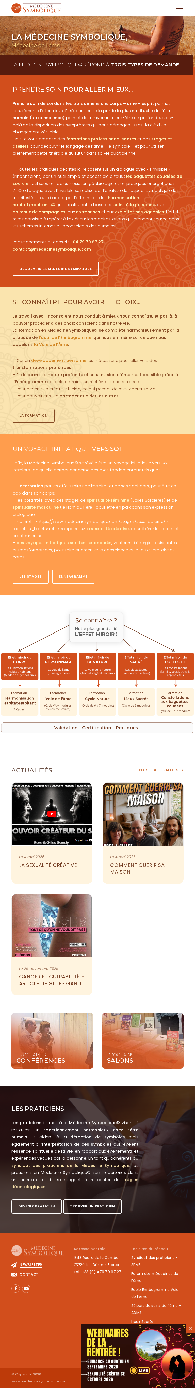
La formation (34, 415)
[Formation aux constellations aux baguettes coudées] (175, 667)
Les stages (31, 576)
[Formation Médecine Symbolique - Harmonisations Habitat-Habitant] (19, 667)
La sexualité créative (48, 865)
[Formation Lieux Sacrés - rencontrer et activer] (136, 667)
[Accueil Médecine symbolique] (36, 8)
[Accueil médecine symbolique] (37, 1253)
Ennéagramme (73, 576)
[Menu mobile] (180, 8)
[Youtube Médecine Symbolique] (26, 1289)
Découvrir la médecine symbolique (56, 268)
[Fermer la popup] (190, 1328)
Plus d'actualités (158, 770)
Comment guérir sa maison (138, 868)
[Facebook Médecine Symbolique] (15, 1288)
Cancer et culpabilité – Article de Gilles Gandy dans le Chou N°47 (52, 983)
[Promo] (138, 1356)
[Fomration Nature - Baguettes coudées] (97, 667)
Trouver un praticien (92, 1206)
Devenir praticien (36, 1206)
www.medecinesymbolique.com (39, 1381)
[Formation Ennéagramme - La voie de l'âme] (58, 667)
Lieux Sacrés (142, 1321)
